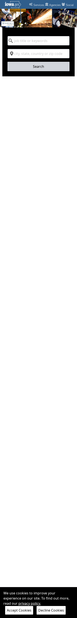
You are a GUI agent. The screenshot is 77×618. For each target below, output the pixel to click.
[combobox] (38, 40)
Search (38, 66)
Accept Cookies (19, 610)
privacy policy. (29, 603)
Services (38, 5)
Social (69, 5)
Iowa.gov (15, 4)
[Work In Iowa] (38, 18)
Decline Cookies (51, 610)
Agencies (55, 5)
